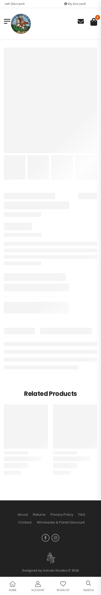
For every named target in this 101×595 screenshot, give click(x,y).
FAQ (81, 515)
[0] (93, 22)
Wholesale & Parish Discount (61, 522)
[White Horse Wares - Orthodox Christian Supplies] (21, 24)
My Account (76, 4)
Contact (25, 522)
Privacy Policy (62, 515)
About (23, 515)
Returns (39, 515)
